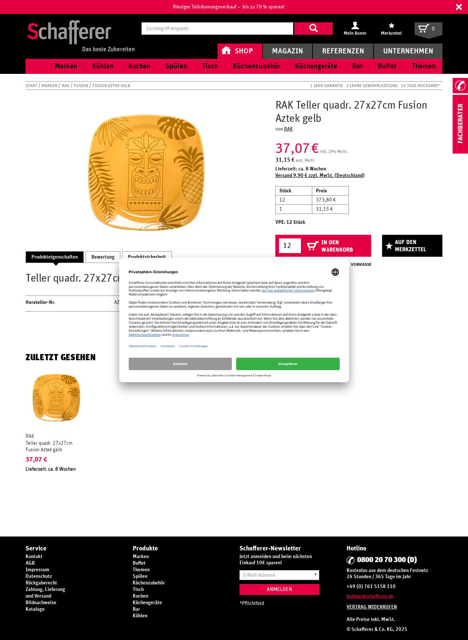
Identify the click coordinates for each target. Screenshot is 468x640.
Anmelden (279, 589)
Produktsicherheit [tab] (147, 257)
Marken (50, 85)
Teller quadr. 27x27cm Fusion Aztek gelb (49, 446)
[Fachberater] (460, 152)
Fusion (81, 85)
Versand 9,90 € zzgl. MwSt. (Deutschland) (320, 175)
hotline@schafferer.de (370, 596)
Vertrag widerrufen (372, 607)
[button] (459, 7)
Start (32, 85)
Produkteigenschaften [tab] (54, 257)
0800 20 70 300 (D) (387, 560)
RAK (66, 85)
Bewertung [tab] (102, 257)
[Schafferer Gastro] (81, 28)
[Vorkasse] (361, 264)
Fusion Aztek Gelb (111, 85)
